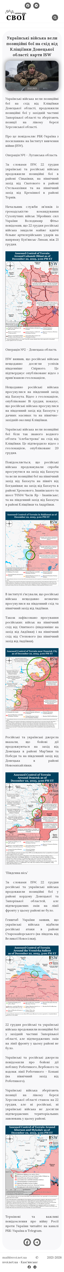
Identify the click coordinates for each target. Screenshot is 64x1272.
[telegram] (37, 1242)
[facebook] (27, 1242)
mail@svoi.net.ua (14, 1257)
